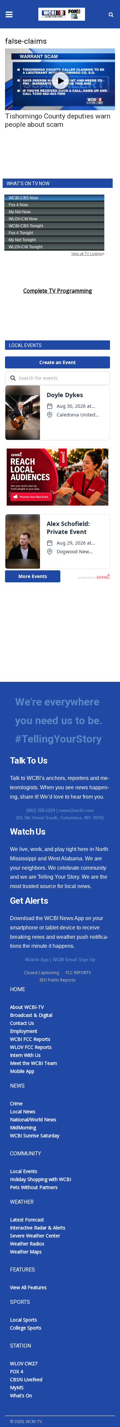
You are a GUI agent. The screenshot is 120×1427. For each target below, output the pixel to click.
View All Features (28, 1287)
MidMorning (23, 1127)
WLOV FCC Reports (31, 1047)
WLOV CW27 (23, 1363)
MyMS (17, 1387)
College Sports (25, 1328)
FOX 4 (16, 1371)
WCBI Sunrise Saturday (34, 1135)
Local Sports (23, 1320)
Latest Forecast (27, 1219)
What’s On (21, 1395)
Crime (16, 1103)
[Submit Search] (111, 14)
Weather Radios (27, 1243)
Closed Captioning (41, 972)
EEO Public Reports (57, 980)
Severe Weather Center (35, 1235)
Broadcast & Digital (31, 1015)
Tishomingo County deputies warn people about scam (57, 120)
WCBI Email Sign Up (74, 959)
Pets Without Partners (34, 1187)
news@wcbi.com (76, 810)
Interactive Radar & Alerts (37, 1227)
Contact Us (22, 1023)
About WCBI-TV (27, 1007)
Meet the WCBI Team (33, 1063)
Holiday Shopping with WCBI (40, 1179)
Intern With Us (25, 1055)
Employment (23, 1031)
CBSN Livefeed (26, 1379)
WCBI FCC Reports (30, 1039)
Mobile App (37, 959)
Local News (22, 1111)
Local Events (23, 1171)
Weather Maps (26, 1251)
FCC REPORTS (78, 972)
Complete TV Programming (57, 290)
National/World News (33, 1119)
